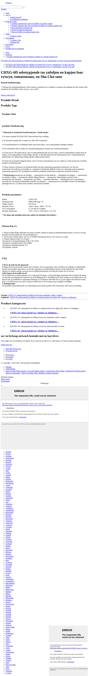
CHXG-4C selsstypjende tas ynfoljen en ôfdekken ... (34, 331)
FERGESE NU (6, 345)
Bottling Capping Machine (48, 373)
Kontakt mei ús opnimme (15, 49)
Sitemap (8, 367)
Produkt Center (11, 21)
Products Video (15, 36)
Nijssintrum (10, 38)
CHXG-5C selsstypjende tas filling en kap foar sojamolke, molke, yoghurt (35, 295)
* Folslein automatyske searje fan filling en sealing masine (31, 24)
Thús (7, 13)
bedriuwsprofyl (15, 17)
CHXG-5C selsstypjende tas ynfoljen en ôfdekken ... (34, 322)
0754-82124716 (11, 351)
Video (8, 34)
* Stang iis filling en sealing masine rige (24, 32)
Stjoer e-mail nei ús (8, 95)
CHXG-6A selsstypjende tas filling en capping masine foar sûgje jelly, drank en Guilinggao (43, 297)
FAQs (8, 47)
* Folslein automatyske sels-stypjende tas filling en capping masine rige (36, 26)
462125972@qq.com (13, 349)
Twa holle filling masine (36, 371)
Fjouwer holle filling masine (16, 371)
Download (9, 44)
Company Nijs (15, 40)
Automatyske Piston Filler (54, 371)
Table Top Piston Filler (29, 373)
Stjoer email (5, 379)
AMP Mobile (10, 369)
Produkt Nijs (14, 42)
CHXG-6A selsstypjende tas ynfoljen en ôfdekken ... (34, 313)
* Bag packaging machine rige (21, 28)
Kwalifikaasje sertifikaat (19, 19)
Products (9, 55)
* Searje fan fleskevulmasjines (21, 30)
